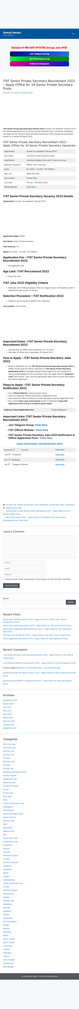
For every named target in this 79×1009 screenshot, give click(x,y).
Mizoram (6, 908)
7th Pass (6, 758)
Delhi (5, 824)
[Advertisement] (39, 14)
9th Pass (6, 765)
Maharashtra (8, 894)
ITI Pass (6, 859)
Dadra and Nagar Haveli (13, 814)
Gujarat (6, 849)
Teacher (6, 949)
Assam (6, 789)
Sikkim (5, 935)
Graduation (69, 505)
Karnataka (7, 869)
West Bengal (8, 967)
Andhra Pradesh (10, 775)
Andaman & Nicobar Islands (14, 772)
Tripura (6, 956)
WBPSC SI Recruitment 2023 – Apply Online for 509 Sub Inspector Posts (46, 663)
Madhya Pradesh (10, 890)
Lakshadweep (9, 880)
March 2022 (8, 718)
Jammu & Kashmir (10, 862)
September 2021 (10, 728)
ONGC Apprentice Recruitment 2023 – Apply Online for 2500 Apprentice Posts (35, 639)
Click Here (41, 425)
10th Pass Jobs (9, 744)
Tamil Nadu (8, 946)
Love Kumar (8, 655)
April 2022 (7, 714)
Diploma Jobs (8, 831)
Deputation (43, 505)
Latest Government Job (13, 883)
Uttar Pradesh (9, 960)
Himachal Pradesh (10, 855)
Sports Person (9, 939)
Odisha (6, 915)
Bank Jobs (7, 796)
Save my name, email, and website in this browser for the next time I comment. (38, 579)
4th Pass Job (8, 751)
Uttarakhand (8, 963)
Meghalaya (7, 904)
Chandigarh (8, 807)
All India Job (11, 505)
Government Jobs (56, 505)
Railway (6, 928)
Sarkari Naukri (12, 32)
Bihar (5, 800)
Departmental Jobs (14, 508)
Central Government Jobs (27, 505)
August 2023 (8, 704)
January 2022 (8, 725)
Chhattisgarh (8, 810)
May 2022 (7, 711)
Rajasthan (7, 932)
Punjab (6, 925)
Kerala (5, 873)
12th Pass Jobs (9, 748)
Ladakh (6, 876)
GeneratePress (52, 976)
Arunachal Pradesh (11, 786)
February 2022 (9, 721)
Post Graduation (10, 922)
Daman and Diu (9, 817)
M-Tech (6, 887)
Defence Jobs (9, 821)
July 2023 (7, 707)
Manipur (6, 897)
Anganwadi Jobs (10, 779)
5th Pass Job (8, 755)
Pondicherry (8, 918)
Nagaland (7, 911)
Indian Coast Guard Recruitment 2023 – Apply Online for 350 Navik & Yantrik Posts (37, 625)
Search (6, 598)
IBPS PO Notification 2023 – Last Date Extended (40, 668)
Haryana (6, 852)
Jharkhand (7, 866)
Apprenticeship (9, 782)
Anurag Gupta (9, 673)
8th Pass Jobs (9, 762)
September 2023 (10, 700)
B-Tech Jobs (8, 793)
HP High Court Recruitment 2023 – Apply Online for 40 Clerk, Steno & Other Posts (37, 635)
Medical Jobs (8, 901)
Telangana (7, 953)
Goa (4, 835)
